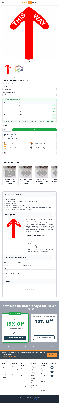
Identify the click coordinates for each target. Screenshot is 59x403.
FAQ (32, 369)
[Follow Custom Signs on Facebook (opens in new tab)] (52, 367)
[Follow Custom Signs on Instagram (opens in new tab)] (52, 375)
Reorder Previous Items (33, 380)
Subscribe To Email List (44, 337)
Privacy (35, 399)
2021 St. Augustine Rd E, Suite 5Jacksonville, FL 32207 (44, 386)
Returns (33, 375)
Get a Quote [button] (50, 121)
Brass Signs (5, 374)
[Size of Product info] (12, 86)
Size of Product (6, 86)
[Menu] (2, 2)
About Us (14, 367)
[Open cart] (56, 2)
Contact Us (34, 372)
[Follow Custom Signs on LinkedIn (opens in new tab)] (52, 371)
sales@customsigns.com (47, 378)
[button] (5, 33)
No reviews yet (16, 83)
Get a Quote (52, 354)
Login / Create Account (23, 371)
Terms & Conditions (27, 399)
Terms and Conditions (43, 346)
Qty (4, 129)
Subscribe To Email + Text (15, 337)
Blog (13, 374)
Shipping (33, 367)
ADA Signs (4, 372)
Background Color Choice (9, 92)
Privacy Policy (51, 346)
